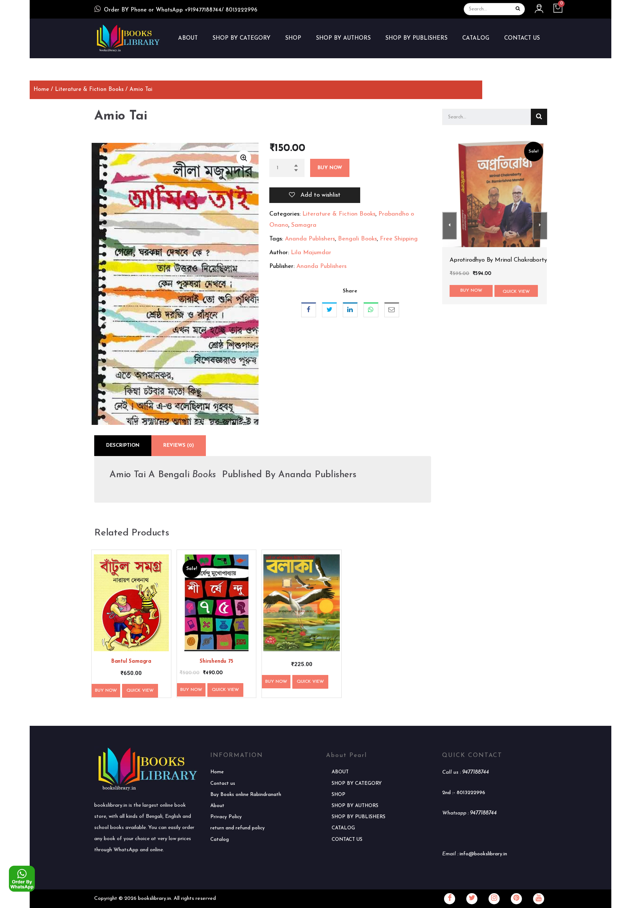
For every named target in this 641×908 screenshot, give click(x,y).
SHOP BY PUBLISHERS (416, 38)
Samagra (303, 225)
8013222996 (471, 793)
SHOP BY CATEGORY (241, 38)
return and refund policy (237, 828)
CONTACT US (522, 38)
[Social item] (449, 898)
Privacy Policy (226, 816)
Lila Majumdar (311, 253)
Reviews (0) (178, 445)
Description (122, 445)
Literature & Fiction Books (89, 89)
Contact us (222, 783)
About (217, 805)
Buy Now (330, 167)
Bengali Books (357, 239)
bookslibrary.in (154, 898)
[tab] (122, 445)
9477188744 (475, 772)
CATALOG (475, 38)
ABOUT (188, 38)
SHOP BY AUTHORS (343, 38)
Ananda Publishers (310, 239)
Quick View (140, 690)
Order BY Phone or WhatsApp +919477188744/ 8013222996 (180, 10)
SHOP (293, 38)
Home (41, 89)
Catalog (219, 839)
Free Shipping (399, 239)
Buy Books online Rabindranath (245, 794)
